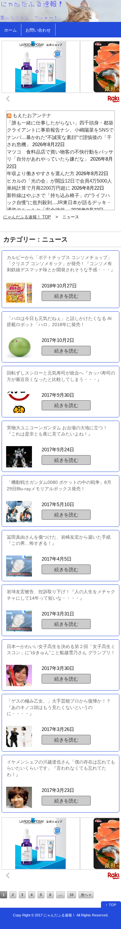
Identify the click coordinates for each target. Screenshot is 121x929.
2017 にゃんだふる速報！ (55, 915)
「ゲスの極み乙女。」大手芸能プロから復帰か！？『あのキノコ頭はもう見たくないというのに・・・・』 (59, 707)
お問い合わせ (38, 30)
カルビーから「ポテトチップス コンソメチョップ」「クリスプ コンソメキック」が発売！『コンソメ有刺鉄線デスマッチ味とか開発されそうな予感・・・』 (61, 264)
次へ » (86, 895)
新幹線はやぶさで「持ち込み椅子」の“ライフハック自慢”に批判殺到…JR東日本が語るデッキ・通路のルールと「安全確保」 (59, 203)
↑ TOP (111, 905)
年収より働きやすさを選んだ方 (41, 173)
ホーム (10, 30)
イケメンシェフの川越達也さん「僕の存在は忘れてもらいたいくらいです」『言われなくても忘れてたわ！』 (61, 768)
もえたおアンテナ (32, 115)
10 (72, 895)
